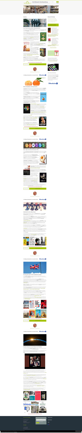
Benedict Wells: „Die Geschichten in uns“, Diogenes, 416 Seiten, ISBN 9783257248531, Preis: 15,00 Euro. (53, 45)
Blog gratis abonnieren (37, 64)
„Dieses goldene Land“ (29, 55)
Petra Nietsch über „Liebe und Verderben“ (52, 19)
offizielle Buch (31, 37)
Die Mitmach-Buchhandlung (40, 2)
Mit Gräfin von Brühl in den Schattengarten (52, 20)
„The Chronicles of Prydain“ (37, 60)
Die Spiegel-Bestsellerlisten (53, 47)
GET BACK (25, 38)
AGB (48, 422)
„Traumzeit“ (35, 54)
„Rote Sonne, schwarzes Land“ (30, 54)
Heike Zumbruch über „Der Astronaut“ (52, 18)
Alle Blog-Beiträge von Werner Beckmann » (35, 196)
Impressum (50, 419)
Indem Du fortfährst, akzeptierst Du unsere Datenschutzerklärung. (41, 421)
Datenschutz (50, 417)
